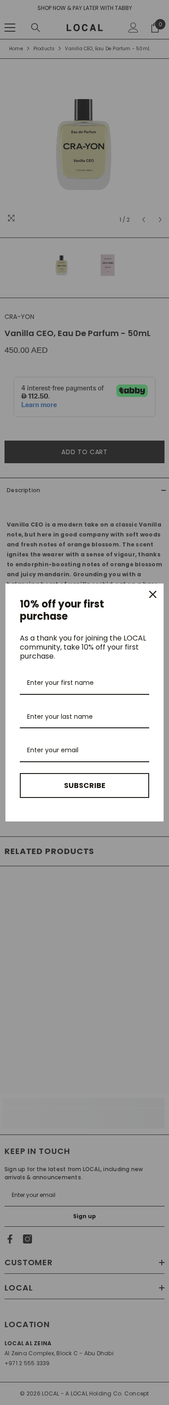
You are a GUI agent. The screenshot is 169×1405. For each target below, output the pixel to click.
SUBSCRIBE (84, 785)
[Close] (153, 594)
